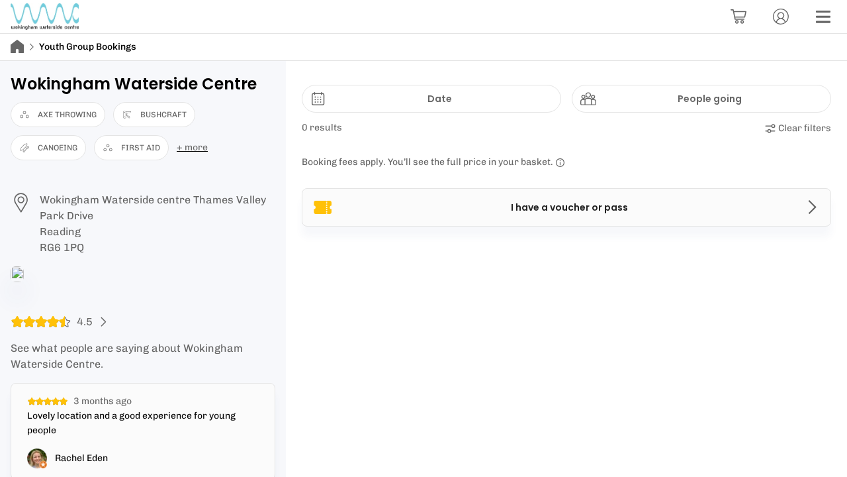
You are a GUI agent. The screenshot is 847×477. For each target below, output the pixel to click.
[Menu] (823, 16)
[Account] (781, 16)
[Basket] (738, 16)
